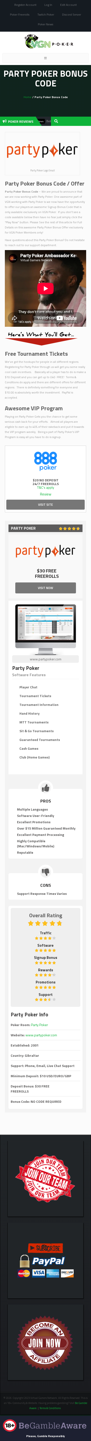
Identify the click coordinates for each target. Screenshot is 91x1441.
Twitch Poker (45, 14)
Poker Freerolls (19, 14)
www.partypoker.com (45, 659)
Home (28, 97)
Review (45, 494)
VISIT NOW (45, 587)
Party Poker (39, 1024)
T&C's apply (45, 487)
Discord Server (71, 14)
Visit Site (45, 504)
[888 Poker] (45, 460)
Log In (48, 4)
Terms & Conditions (50, 1408)
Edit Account (68, 4)
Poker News (45, 24)
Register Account (25, 4)
